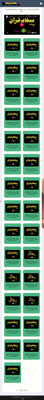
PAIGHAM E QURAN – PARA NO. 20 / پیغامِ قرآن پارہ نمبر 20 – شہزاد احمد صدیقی (31, 170)
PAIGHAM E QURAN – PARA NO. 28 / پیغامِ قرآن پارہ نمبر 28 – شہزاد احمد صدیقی (31, 77)
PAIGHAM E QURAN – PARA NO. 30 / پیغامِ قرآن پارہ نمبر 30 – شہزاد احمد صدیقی (31, 54)
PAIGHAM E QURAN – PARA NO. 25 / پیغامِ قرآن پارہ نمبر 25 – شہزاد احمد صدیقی (12, 123)
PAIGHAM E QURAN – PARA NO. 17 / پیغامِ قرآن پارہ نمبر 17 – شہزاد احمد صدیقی (12, 216)
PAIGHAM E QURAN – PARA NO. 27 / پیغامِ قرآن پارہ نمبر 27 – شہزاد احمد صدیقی (12, 100)
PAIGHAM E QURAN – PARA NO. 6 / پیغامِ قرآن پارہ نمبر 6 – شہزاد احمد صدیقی (13, 332)
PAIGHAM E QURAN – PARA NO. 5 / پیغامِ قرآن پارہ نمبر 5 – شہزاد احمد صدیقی (31, 332)
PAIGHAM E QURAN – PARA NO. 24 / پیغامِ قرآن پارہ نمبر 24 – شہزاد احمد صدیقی (31, 123)
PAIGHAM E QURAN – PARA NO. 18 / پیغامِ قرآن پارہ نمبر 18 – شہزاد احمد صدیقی (31, 193)
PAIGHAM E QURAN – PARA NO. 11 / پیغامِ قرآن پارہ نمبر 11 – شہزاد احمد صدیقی (12, 285)
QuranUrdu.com (16, 397)
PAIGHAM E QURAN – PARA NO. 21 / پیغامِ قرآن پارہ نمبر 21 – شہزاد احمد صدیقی (12, 170)
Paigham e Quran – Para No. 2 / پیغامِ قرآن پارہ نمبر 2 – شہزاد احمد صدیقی (13, 378)
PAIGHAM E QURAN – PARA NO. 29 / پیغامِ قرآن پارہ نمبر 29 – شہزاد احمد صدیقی (12, 77)
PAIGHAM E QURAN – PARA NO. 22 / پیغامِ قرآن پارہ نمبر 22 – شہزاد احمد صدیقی (31, 146)
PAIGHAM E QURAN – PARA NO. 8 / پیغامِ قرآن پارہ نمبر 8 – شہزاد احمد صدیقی (13, 309)
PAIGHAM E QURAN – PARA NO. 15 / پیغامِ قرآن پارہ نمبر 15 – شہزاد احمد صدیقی (12, 239)
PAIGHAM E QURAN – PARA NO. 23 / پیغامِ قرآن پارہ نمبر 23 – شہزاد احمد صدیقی (12, 146)
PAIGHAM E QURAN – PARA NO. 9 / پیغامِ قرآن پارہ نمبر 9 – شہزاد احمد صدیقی (31, 285)
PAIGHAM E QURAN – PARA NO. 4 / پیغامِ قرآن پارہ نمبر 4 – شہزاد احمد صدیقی (13, 355)
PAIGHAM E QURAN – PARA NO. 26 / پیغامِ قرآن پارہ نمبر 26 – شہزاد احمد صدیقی (31, 100)
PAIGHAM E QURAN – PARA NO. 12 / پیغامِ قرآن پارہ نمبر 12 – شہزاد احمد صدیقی (31, 262)
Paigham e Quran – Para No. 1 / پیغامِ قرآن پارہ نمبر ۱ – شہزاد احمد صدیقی (13, 54)
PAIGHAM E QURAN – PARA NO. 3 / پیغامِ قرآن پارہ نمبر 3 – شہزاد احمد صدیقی (31, 355)
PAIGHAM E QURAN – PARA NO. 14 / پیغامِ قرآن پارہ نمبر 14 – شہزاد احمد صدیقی (31, 239)
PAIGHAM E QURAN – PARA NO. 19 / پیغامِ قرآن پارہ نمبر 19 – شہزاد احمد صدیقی (12, 193)
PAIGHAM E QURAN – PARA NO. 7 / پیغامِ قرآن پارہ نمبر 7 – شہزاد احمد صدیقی (31, 309)
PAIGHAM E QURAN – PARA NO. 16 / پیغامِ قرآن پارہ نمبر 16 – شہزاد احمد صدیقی (31, 216)
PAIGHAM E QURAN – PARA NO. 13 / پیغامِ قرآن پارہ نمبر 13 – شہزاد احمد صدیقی (12, 262)
